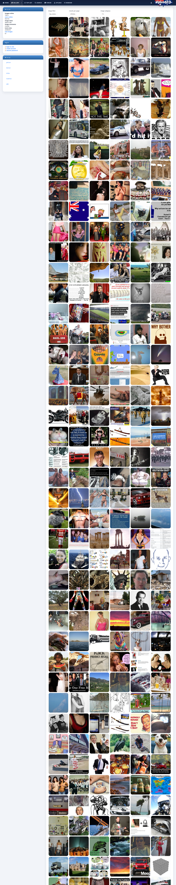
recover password (12, 50)
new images (8, 32)
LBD (7, 84)
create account (11, 48)
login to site (10, 47)
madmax (9, 79)
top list (29, 3)
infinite (72, 14)
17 (102, 14)
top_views (52, 14)
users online (9, 17)
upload (58, 3)
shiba (8, 73)
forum (48, 3)
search (39, 3)
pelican (8, 62)
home (6, 3)
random (69, 3)
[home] (163, 2)
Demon (8, 68)
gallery (16, 3)
